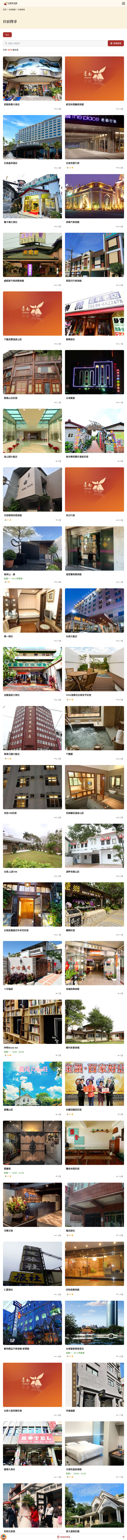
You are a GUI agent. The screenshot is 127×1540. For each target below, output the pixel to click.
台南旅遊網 (10, 3)
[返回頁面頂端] (123, 1537)
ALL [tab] (7, 34)
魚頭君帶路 (65, 1537)
